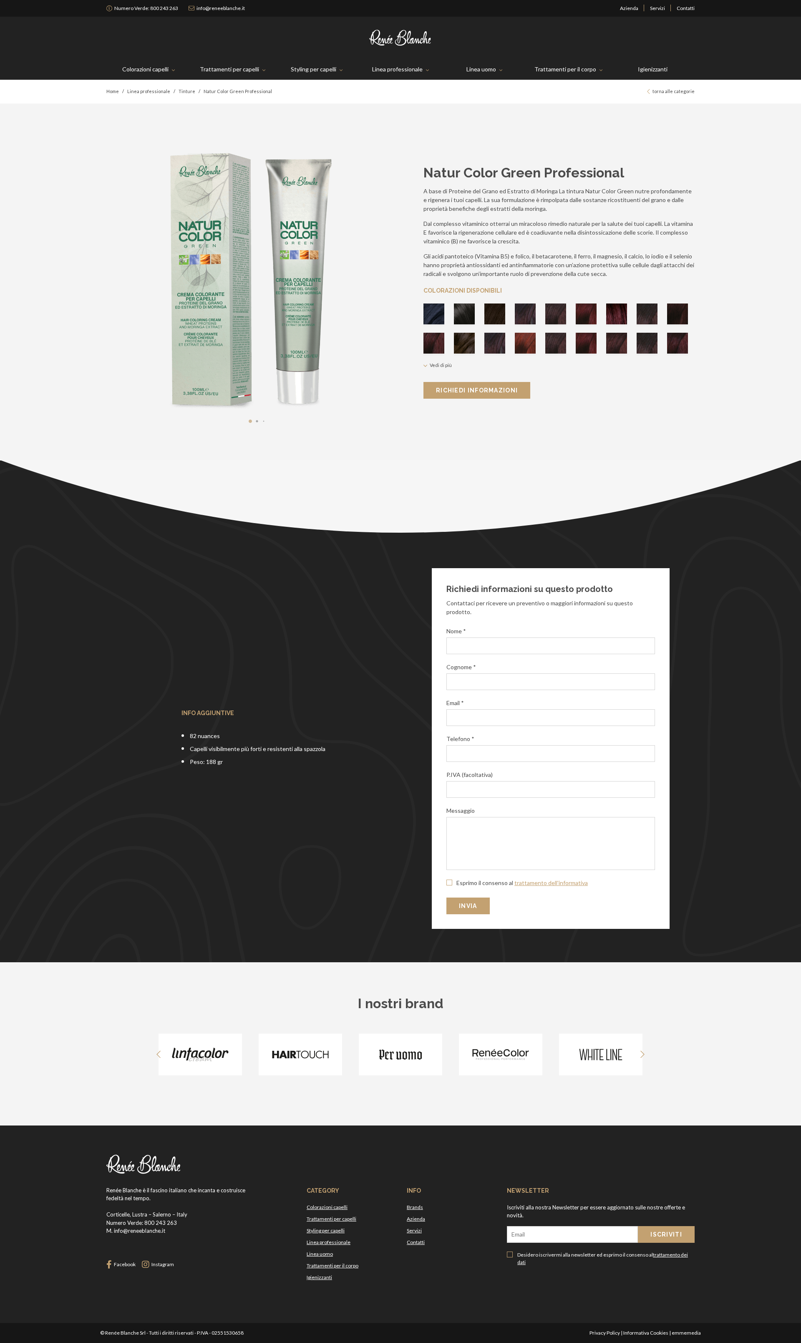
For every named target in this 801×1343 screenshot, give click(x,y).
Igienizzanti (653, 69)
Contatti (686, 8)
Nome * (456, 631)
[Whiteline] (600, 1054)
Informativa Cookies (645, 1333)
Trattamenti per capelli (229, 69)
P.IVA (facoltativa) (469, 774)
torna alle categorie (673, 91)
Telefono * (460, 738)
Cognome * (461, 666)
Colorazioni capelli (145, 69)
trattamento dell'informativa (551, 882)
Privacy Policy (604, 1333)
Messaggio (460, 810)
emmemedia (686, 1333)
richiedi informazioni (477, 390)
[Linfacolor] (200, 1054)
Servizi (657, 8)
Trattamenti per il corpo (565, 69)
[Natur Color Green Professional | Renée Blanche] (400, 37)
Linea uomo (481, 69)
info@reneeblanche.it (220, 8)
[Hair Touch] (300, 1054)
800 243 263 (146, 8)
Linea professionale (397, 69)
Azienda (629, 8)
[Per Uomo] (400, 1054)
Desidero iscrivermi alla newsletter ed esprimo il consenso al (602, 1258)
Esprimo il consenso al (521, 882)
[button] (250, 421)
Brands (415, 1207)
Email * (455, 702)
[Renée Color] (500, 1054)
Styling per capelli (313, 69)
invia (468, 906)
